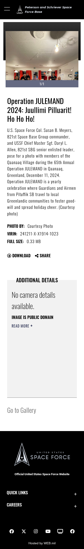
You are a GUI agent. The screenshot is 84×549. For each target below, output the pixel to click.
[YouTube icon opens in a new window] (48, 531)
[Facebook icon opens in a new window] (11, 531)
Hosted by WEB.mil (42, 543)
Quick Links (17, 492)
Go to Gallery (21, 410)
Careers (14, 504)
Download (20, 255)
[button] (7, 9)
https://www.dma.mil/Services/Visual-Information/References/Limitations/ (39, 389)
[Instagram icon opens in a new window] (35, 531)
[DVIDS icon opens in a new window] (60, 531)
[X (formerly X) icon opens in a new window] (23, 531)
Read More (21, 326)
